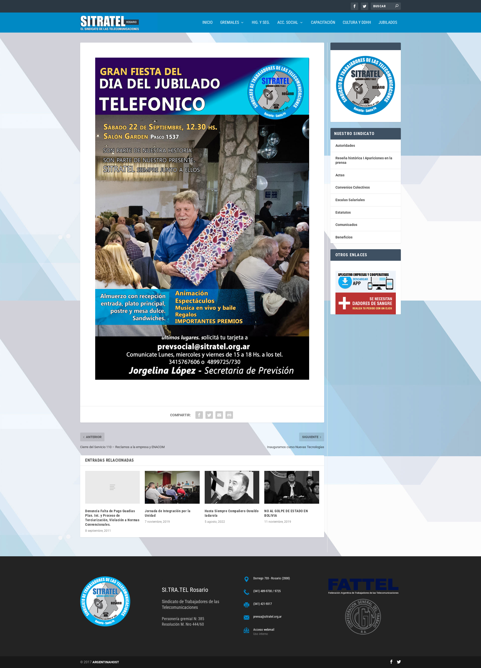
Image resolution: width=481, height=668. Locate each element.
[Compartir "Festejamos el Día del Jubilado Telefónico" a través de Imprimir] (229, 415)
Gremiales (229, 23)
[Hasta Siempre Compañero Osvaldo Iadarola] (232, 487)
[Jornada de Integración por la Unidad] (172, 487)
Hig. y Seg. (261, 23)
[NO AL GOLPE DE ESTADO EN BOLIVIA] (291, 487)
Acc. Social (287, 23)
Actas (339, 175)
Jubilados (388, 23)
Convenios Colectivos (352, 187)
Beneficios (343, 237)
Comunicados (346, 225)
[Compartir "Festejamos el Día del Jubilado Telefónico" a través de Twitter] (209, 415)
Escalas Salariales (350, 200)
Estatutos (343, 212)
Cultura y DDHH (357, 23)
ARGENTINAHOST (105, 662)
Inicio (207, 23)
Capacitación (323, 23)
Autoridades (345, 146)
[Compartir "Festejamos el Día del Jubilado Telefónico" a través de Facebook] (199, 415)
